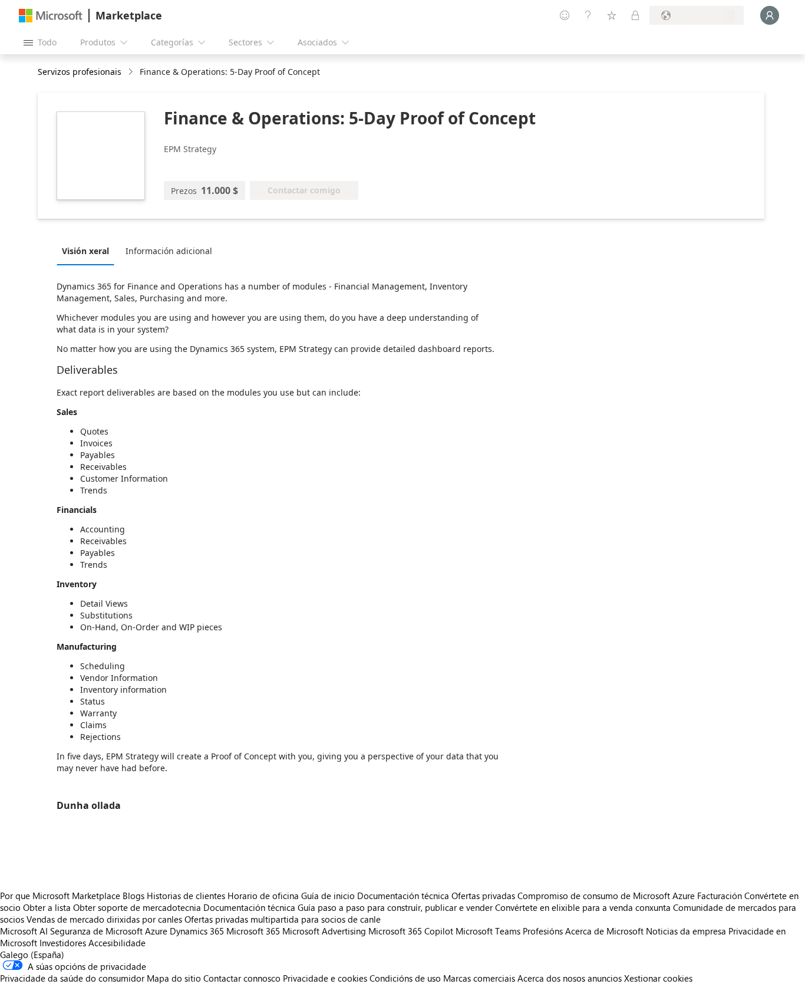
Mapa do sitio (174, 978)
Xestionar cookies (658, 978)
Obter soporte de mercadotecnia (137, 907)
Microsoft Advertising (324, 931)
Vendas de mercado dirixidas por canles (104, 919)
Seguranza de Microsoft (96, 931)
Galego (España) (32, 954)
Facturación (719, 895)
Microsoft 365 (253, 931)
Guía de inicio (328, 895)
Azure (156, 931)
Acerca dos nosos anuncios (569, 978)
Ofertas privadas (483, 895)
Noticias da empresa (686, 931)
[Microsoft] (51, 15)
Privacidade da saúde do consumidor (72, 978)
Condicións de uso (405, 978)
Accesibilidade (117, 943)
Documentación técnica (403, 895)
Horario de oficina (263, 895)
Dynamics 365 (197, 931)
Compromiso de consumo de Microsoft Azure (607, 895)
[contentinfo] (131, 72)
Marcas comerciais (479, 978)
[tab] (88, 251)
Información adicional (169, 250)
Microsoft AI (24, 931)
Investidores (62, 943)
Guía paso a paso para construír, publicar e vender (395, 907)
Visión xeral (85, 250)
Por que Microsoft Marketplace (60, 895)
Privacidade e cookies (325, 978)
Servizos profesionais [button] (79, 71)
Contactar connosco (242, 978)
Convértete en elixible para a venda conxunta (583, 907)
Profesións (543, 931)
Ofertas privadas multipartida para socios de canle (282, 919)
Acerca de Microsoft (604, 931)
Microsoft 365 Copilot (410, 931)
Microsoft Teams (488, 931)
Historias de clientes (186, 895)
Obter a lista (47, 907)
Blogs (133, 895)
